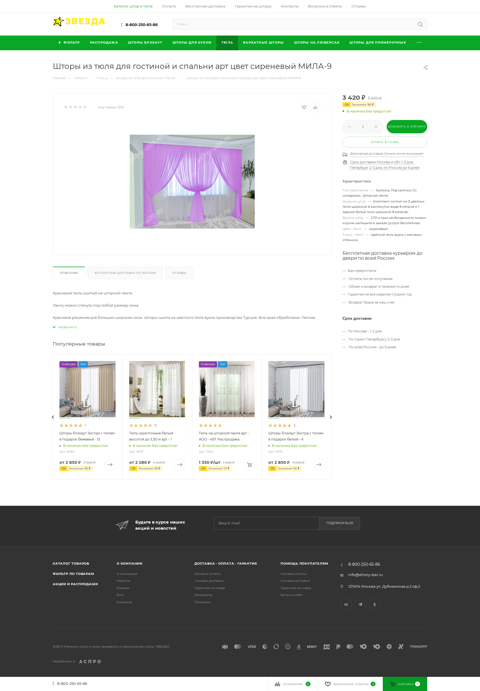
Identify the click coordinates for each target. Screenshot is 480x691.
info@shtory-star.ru (365, 574)
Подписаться (339, 523)
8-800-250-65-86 (142, 24)
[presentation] (53, 417)
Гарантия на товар (209, 588)
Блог (120, 595)
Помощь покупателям (304, 563)
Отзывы (179, 272)
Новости (123, 581)
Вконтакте (346, 604)
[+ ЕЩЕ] (419, 43)
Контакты (124, 602)
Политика (202, 602)
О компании (129, 563)
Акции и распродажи (75, 584)
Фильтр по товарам (73, 574)
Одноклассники (375, 604)
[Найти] (420, 24)
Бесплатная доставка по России (125, 272)
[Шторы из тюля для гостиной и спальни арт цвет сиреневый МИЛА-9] (192, 181)
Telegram (360, 604)
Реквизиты (203, 595)
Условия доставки (209, 581)
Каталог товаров (71, 563)
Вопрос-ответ (291, 595)
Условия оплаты (207, 574)
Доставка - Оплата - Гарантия (225, 563)
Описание (69, 272)
